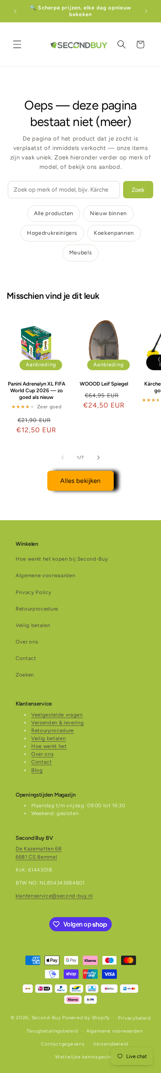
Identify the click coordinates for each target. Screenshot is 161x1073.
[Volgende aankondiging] (146, 11)
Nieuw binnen (108, 213)
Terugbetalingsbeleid (52, 1031)
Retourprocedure (37, 609)
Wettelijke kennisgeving (84, 1057)
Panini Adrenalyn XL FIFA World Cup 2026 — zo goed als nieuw (36, 390)
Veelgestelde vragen (57, 715)
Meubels (80, 252)
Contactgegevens (63, 1044)
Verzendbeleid (110, 1044)
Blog (37, 770)
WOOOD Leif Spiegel (104, 383)
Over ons (27, 642)
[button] (17, 44)
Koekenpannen (114, 233)
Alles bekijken (80, 480)
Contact (26, 658)
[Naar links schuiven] (62, 457)
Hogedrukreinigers (52, 233)
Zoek (138, 189)
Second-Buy (46, 1018)
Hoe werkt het (49, 746)
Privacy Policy (33, 592)
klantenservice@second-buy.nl (54, 896)
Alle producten (53, 213)
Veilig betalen (33, 625)
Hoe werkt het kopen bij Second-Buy (62, 559)
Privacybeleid (134, 1018)
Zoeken (25, 675)
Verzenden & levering (57, 723)
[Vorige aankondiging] (15, 11)
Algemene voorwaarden (45, 575)
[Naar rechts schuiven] (98, 457)
